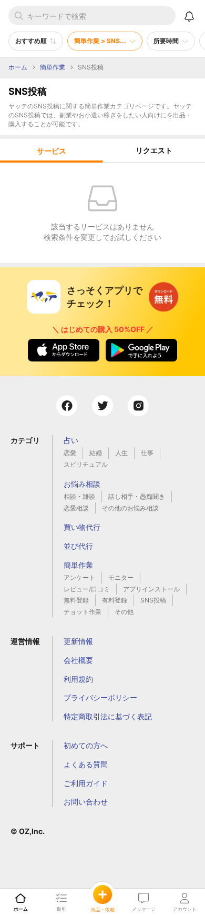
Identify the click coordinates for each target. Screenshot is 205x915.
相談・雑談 (79, 496)
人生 (121, 453)
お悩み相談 (82, 483)
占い (71, 440)
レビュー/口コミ (87, 589)
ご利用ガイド (86, 783)
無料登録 (76, 600)
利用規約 (78, 679)
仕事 (147, 453)
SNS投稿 (153, 600)
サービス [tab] (51, 150)
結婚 (95, 453)
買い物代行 (82, 526)
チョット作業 (82, 612)
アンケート (79, 577)
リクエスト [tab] (154, 150)
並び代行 (78, 545)
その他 (124, 612)
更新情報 (78, 641)
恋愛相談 (76, 508)
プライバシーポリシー (100, 697)
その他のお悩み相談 (130, 508)
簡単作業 (78, 564)
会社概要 (78, 660)
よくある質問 (86, 764)
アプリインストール (151, 589)
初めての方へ (86, 745)
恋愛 (70, 453)
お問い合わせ (86, 801)
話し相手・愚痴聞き (136, 496)
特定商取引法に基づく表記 (108, 716)
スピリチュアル (86, 464)
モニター (121, 577)
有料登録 (114, 600)
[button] (35, 41)
